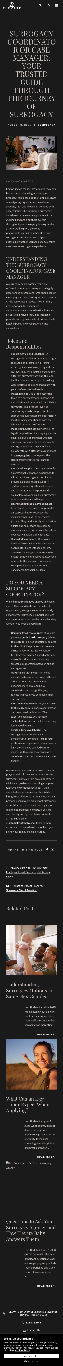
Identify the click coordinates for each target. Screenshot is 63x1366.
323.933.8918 (17, 818)
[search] (49, 5)
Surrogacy (46, 125)
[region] (31, 1350)
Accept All (31, 1356)
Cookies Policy (22, 1350)
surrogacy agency (32, 601)
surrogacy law (22, 455)
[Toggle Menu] (57, 5)
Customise (31, 1361)
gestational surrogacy (34, 637)
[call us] (41, 5)
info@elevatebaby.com (22, 823)
